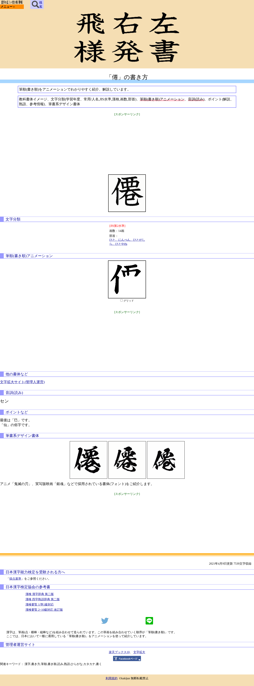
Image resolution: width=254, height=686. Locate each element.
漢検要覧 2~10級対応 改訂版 (44, 609)
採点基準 (15, 578)
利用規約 (112, 678)
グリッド (128, 300)
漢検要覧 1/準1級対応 (39, 604)
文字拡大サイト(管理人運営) (22, 382)
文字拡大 (139, 652)
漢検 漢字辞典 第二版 (39, 594)
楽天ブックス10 (119, 652)
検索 (40, 4)
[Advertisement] (127, 143)
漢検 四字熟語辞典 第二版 (42, 599)
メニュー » (8, 6)
